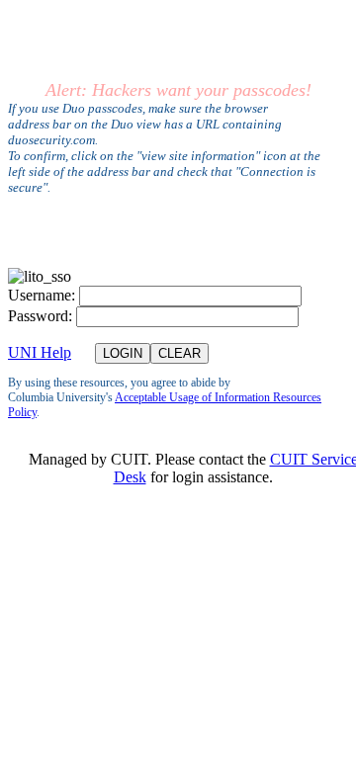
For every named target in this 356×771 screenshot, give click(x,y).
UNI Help (39, 352)
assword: (40, 315)
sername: (41, 295)
